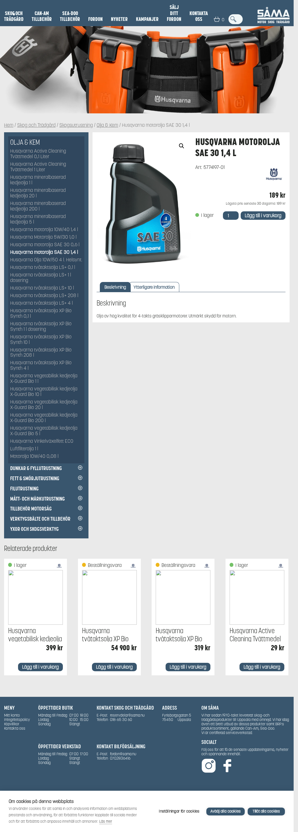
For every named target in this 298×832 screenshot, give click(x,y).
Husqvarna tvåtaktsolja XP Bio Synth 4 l (41, 365)
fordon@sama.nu (123, 753)
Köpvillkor (11, 724)
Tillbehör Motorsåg (31, 508)
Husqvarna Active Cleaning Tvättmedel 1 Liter (38, 167)
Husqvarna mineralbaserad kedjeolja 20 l (38, 193)
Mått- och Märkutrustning (37, 498)
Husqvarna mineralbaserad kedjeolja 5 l (38, 219)
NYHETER (119, 19)
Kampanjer (147, 19)
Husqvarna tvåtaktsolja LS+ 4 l (41, 303)
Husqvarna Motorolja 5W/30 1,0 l (43, 237)
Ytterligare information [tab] (154, 287)
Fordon (95, 19)
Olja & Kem (107, 125)
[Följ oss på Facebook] (227, 766)
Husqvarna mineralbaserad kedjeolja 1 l (38, 180)
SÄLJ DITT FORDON (174, 13)
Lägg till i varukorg (263, 216)
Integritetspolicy (17, 719)
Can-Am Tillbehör (42, 16)
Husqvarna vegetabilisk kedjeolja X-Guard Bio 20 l (43, 404)
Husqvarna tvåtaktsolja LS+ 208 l (44, 296)
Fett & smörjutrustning (34, 478)
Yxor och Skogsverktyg (34, 529)
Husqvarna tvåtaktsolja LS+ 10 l (42, 288)
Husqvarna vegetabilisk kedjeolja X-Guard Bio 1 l (43, 378)
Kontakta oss (198, 16)
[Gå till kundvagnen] (217, 19)
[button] (181, 146)
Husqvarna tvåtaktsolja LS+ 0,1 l (42, 267)
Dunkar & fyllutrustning (36, 468)
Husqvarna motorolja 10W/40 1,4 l (44, 230)
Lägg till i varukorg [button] (40, 667)
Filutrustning (24, 488)
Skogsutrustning (76, 125)
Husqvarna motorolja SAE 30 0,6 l (44, 245)
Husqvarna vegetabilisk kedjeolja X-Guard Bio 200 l (43, 418)
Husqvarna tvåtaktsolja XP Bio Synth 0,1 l (41, 313)
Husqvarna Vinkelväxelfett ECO (41, 441)
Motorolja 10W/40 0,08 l (34, 456)
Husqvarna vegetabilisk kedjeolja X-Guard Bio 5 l (43, 431)
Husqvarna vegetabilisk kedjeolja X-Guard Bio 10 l (43, 391)
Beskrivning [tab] (115, 287)
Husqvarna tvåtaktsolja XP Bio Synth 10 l (41, 339)
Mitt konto (12, 715)
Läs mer (105, 821)
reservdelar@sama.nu (127, 715)
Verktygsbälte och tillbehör (40, 518)
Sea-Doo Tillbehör (70, 16)
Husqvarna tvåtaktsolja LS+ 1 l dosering (40, 277)
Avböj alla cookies (225, 811)
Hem (8, 125)
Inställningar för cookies (179, 811)
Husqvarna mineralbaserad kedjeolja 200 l (38, 206)
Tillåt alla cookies (266, 811)
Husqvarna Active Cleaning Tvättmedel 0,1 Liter (38, 154)
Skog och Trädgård (14, 16)
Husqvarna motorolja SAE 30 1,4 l (44, 252)
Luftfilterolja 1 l (24, 449)
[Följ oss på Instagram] (208, 766)
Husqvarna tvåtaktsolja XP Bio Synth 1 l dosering (41, 326)
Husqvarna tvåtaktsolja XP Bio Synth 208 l (41, 352)
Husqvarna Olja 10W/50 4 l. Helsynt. (46, 260)
